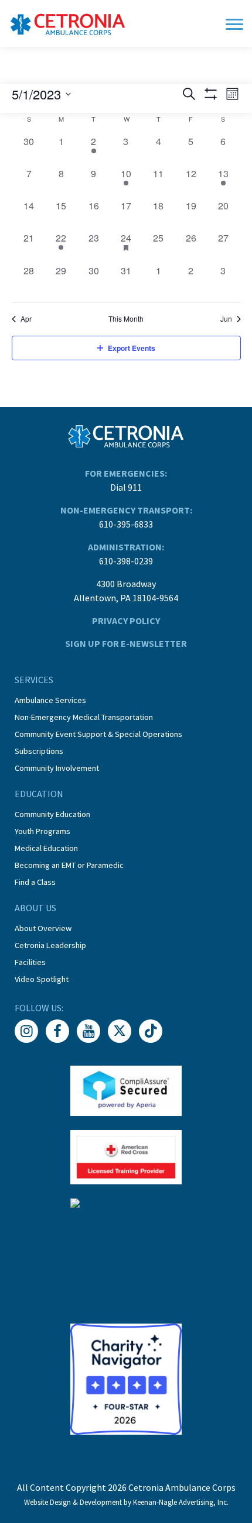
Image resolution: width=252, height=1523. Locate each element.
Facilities (30, 962)
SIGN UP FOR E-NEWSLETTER (126, 643)
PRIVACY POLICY (126, 620)
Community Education (52, 814)
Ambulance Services (50, 700)
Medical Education (46, 848)
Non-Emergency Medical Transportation (84, 717)
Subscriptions (39, 751)
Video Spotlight (42, 979)
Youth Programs (42, 831)
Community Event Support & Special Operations (98, 734)
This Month (126, 318)
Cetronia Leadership (50, 945)
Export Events (131, 348)
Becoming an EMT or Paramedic (69, 865)
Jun (226, 318)
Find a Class (35, 882)
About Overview (43, 928)
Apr (26, 318)
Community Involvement (57, 768)
